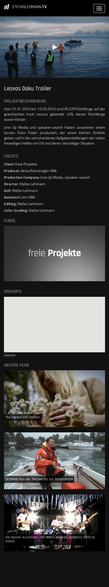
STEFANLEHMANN (29, 7)
